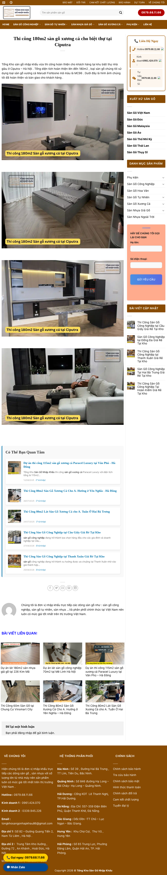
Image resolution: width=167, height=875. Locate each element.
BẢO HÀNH (124, 2)
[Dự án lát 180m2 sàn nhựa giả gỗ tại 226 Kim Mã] (20, 654)
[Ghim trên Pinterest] (69, 588)
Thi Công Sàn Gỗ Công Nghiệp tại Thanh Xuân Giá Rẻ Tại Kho (64, 556)
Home (5, 24)
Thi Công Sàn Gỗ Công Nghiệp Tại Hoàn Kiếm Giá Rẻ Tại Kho (149, 388)
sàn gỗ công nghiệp (34, 537)
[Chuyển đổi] (163, 177)
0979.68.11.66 (152, 49)
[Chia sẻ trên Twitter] (56, 588)
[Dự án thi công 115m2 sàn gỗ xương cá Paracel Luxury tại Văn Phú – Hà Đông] (104, 654)
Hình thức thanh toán (127, 787)
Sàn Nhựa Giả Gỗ (81, 24)
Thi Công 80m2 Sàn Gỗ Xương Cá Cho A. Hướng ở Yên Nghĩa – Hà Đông (60, 709)
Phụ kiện (132, 24)
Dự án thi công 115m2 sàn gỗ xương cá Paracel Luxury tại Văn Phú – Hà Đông (104, 671)
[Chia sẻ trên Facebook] (50, 588)
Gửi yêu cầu (146, 279)
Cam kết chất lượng (126, 799)
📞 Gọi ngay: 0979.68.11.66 (26, 857)
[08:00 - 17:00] (11, 2)
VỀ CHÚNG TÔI (157, 2)
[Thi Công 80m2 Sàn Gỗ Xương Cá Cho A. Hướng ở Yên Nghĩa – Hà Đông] (62, 691)
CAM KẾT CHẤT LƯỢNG (102, 2)
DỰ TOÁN (139, 2)
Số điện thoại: (138, 258)
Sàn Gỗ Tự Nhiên (55, 24)
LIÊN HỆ (147, 24)
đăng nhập (25, 733)
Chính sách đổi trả (125, 793)
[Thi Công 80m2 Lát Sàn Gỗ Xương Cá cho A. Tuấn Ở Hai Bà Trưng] (104, 691)
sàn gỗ (27, 561)
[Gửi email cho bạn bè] (63, 588)
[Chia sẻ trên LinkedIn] (75, 588)
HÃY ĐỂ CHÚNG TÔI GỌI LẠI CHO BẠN (144, 235)
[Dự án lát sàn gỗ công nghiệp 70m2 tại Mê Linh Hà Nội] (62, 654)
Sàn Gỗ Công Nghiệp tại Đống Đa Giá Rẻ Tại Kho (151, 340)
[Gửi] (120, 13)
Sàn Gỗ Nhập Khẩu (44, 472)
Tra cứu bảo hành (124, 775)
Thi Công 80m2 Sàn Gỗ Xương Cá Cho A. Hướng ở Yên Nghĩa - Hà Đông (70, 490)
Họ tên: (134, 242)
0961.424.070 (150, 60)
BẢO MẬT (68, 2)
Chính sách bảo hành (127, 769)
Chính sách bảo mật (126, 781)
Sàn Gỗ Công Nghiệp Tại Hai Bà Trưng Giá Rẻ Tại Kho (151, 372)
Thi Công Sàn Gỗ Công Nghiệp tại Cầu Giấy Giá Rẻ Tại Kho (62, 532)
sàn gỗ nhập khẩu (26, 64)
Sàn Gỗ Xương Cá (109, 24)
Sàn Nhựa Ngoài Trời (140, 217)
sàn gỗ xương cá (73, 472)
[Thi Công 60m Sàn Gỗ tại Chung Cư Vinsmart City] (20, 691)
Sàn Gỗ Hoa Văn (138, 190)
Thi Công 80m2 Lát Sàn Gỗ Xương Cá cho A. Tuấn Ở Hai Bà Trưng (66, 511)
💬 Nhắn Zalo (16, 867)
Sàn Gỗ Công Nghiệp (26, 24)
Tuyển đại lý (121, 805)
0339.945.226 (31, 810)
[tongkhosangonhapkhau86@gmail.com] (4, 2)
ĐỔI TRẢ (80, 2)
